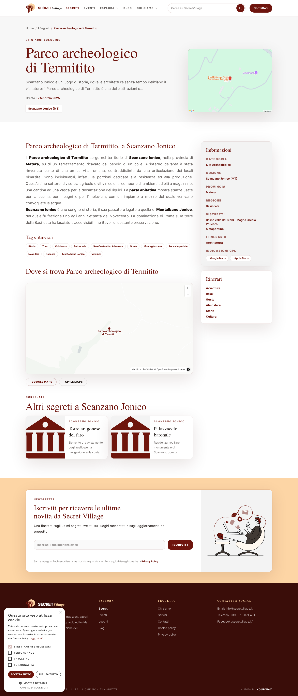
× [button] (60, 612)
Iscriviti (180, 544)
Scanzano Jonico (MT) (44, 108)
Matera (211, 192)
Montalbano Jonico (73, 253)
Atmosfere (213, 305)
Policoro (50, 253)
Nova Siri (33, 253)
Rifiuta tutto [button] (48, 674)
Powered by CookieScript (34, 687)
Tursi (45, 246)
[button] (34, 683)
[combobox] (202, 8)
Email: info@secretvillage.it (235, 608)
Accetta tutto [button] (21, 674)
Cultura (211, 316)
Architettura (214, 242)
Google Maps (42, 381)
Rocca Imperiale (178, 246)
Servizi (162, 615)
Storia (31, 246)
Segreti (72, 8)
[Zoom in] (188, 288)
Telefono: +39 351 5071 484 (236, 615)
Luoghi (103, 621)
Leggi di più (36, 638)
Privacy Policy (149, 561)
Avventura (213, 288)
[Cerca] (240, 8)
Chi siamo (145, 8)
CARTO (149, 369)
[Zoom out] (188, 294)
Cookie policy (167, 628)
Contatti (163, 621)
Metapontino (215, 229)
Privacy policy (167, 634)
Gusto (210, 299)
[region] (109, 328)
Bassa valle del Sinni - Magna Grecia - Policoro (232, 222)
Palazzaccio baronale (165, 431)
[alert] (34, 650)
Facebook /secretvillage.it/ (235, 621)
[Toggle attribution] (188, 369)
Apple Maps (74, 381)
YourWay (264, 689)
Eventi (89, 8)
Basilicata (212, 206)
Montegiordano (153, 246)
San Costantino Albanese (108, 246)
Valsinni (96, 253)
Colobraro (61, 246)
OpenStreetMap (165, 369)
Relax (209, 293)
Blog (127, 8)
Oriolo (133, 246)
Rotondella (80, 246)
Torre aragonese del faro (84, 431)
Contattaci (261, 8)
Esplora (107, 8)
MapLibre (136, 369)
